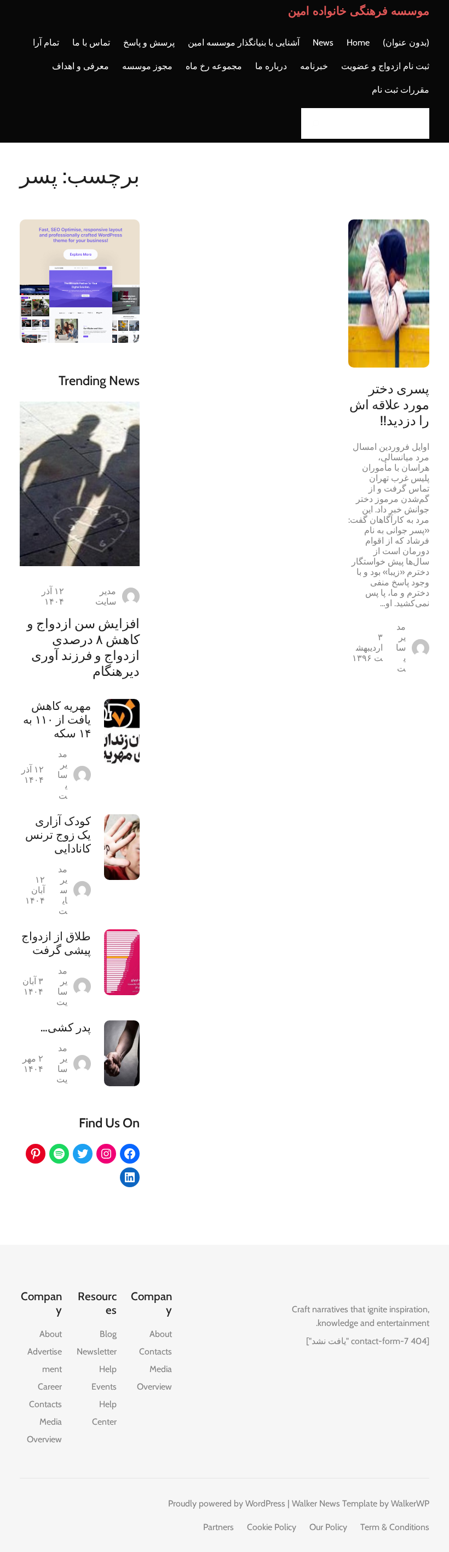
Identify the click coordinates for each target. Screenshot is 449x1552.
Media (160, 1369)
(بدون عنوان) (406, 42)
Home (358, 42)
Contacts (155, 1351)
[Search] (312, 123)
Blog (108, 1334)
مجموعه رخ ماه (214, 66)
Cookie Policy (271, 1527)
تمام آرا (46, 42)
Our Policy (328, 1527)
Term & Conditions (394, 1527)
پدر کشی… (66, 1027)
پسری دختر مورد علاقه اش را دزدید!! (389, 404)
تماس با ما (91, 42)
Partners (218, 1527)
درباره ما (271, 66)
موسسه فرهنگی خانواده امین (358, 11)
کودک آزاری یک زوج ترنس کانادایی (58, 834)
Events (104, 1386)
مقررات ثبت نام (400, 89)
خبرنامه (314, 66)
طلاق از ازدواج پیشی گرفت (56, 943)
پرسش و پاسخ (149, 42)
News (323, 42)
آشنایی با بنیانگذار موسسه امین (244, 42)
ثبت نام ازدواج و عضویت (385, 66)
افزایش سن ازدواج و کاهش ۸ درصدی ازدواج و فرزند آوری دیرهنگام (83, 647)
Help (108, 1369)
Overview (154, 1386)
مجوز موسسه (147, 66)
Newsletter (97, 1351)
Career (50, 1386)
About (160, 1334)
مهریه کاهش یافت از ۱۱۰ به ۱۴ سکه (57, 719)
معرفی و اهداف (80, 66)
